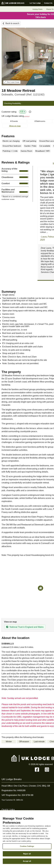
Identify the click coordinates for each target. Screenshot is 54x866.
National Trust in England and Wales (27, 627)
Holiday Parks (37, 9)
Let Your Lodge (35, 3)
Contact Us (48, 3)
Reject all (27, 854)
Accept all (27, 861)
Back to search (12, 23)
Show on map (15, 126)
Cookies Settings (27, 846)
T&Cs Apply (40, 17)
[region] (27, 838)
